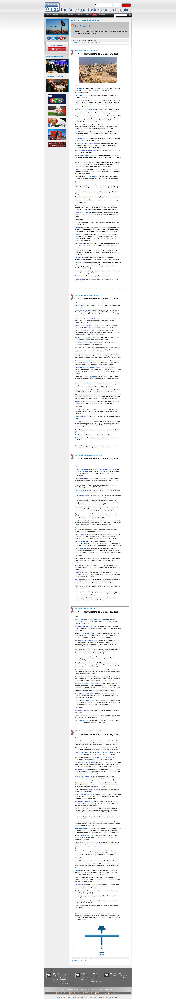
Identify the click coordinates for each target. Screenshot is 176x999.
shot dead (92, 318)
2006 (75, 43)
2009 (85, 43)
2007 (78, 43)
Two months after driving (81, 527)
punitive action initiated (88, 633)
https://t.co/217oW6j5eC (120, 976)
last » (102, 954)
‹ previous (102, 929)
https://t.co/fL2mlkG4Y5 (58, 981)
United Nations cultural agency (98, 619)
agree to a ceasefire (95, 842)
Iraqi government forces (81, 822)
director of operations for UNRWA (86, 783)
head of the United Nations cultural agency (89, 143)
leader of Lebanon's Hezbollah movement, (89, 197)
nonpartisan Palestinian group (84, 124)
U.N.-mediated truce (81, 541)
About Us (48, 14)
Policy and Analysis (102, 993)
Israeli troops (78, 318)
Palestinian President (80, 95)
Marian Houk (78, 558)
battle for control (82, 162)
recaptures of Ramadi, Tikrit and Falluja (88, 390)
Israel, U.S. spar (79, 485)
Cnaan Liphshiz (79, 416)
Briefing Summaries (114, 993)
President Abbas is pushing (82, 310)
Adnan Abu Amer (79, 257)
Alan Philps (78, 435)
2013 (99, 43)
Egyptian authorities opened (82, 514)
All (72, 43)
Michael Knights (79, 896)
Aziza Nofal (78, 421)
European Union (85, 801)
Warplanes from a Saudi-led (82, 212)
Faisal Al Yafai (79, 901)
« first (102, 927)
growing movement (81, 490)
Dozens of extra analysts (81, 185)
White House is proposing (84, 155)
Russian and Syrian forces (82, 815)
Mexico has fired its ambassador (83, 626)
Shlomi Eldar (78, 579)
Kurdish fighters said (80, 169)
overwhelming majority (84, 649)
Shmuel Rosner (79, 863)
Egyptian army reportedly (84, 656)
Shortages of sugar (80, 401)
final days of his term (82, 471)
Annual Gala (101, 14)
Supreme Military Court (84, 769)
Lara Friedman (79, 222)
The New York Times (80, 710)
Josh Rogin (78, 891)
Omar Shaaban (79, 276)
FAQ (94, 14)
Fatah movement (103, 109)
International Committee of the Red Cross (89, 683)
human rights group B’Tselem (110, 747)
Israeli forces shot (80, 500)
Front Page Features (63, 993)
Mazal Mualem (79, 243)
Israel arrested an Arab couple (83, 342)
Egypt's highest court (80, 548)
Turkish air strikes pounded (82, 360)
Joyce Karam (78, 715)
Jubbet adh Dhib (79, 138)
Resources (71, 14)
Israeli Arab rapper (94, 789)
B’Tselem (114, 633)
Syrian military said (83, 354)
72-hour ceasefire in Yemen (83, 835)
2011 (92, 43)
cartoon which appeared (82, 205)
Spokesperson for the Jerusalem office (85, 109)
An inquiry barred (79, 190)
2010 (89, 43)
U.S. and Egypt (79, 305)
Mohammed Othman (80, 262)
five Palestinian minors (86, 794)
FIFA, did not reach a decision (106, 757)
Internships (79, 14)
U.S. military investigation (92, 176)
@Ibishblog (115, 974)
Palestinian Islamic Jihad (84, 337)
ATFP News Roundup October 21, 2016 (88, 295)
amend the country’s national (104, 752)
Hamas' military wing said (94, 507)
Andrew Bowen (79, 913)
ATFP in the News (89, 993)
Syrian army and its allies (84, 663)
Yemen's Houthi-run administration (84, 693)
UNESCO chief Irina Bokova (82, 776)
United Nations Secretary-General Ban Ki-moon (87, 367)
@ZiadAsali (84, 976)
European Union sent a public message (88, 640)
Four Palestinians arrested (82, 131)
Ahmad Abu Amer (79, 572)
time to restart (110, 490)
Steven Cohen (79, 591)
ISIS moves (94, 690)
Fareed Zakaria (79, 430)
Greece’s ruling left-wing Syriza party (85, 762)
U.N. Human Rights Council (85, 669)
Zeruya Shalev (79, 250)
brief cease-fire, (93, 376)
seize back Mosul (89, 383)
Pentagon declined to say (84, 851)
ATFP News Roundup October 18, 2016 (88, 731)
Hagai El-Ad (78, 860)
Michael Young (79, 598)
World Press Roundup (76, 993)
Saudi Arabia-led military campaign (85, 394)
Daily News (56, 14)
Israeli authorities (79, 88)
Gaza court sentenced (82, 330)
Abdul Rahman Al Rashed (82, 720)
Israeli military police (80, 100)
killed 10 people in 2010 (97, 741)
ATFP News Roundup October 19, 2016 (88, 608)
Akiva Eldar (78, 409)
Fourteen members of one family (83, 808)
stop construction (99, 88)
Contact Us (88, 14)
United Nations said (83, 676)
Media (63, 14)
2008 (82, 43)
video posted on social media (84, 325)
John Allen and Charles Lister (83, 271)
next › (102, 952)
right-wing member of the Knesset (85, 116)
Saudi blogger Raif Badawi (88, 700)
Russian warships (80, 534)
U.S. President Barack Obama (108, 469)
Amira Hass (78, 586)
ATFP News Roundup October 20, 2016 (88, 455)
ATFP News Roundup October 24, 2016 (88, 50)
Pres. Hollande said (80, 521)
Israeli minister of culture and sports (87, 150)
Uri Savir (77, 227)
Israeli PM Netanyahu (81, 469)
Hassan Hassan (79, 279)
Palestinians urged (80, 478)
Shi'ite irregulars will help (81, 828)
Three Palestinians (80, 347)
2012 (95, 43)
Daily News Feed (82, 26)
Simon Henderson (80, 446)
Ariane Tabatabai (79, 438)
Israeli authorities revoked (82, 495)
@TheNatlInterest (87, 974)
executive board (82, 619)
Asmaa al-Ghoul (79, 234)
